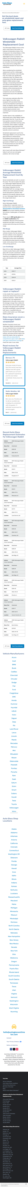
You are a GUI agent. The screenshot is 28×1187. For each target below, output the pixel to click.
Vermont (14, 997)
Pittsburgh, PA (7, 1158)
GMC (14, 697)
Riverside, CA (6, 1161)
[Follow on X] (14, 1049)
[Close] (25, 1184)
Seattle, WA (6, 1174)
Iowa (14, 872)
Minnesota (14, 911)
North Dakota (14, 929)
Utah (14, 990)
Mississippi (14, 919)
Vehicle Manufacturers (9, 1085)
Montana (14, 922)
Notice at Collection (12, 1045)
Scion (14, 786)
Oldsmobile (14, 761)
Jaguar (14, 718)
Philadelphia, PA (7, 1156)
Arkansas (14, 836)
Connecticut (14, 851)
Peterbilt (14, 765)
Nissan (14, 758)
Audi (14, 661)
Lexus (14, 733)
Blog (4, 1088)
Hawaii (14, 868)
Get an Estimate (7, 1081)
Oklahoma (14, 958)
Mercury (14, 747)
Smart (14, 790)
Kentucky (14, 890)
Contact (9, 1038)
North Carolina (14, 926)
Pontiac (14, 768)
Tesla (14, 801)
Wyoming (14, 1012)
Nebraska (14, 933)
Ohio (14, 954)
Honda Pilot (6, 1111)
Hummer (14, 704)
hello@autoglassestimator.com (14, 1033)
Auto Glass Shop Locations (10, 1083)
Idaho (14, 876)
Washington (14, 1001)
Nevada (14, 947)
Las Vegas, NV (7, 1149)
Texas (14, 987)
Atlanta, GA (6, 1129)
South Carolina (14, 976)
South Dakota (14, 979)
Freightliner (14, 693)
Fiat (14, 686)
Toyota (14, 804)
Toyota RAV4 (6, 1122)
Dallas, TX (5, 1140)
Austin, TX (6, 1131)
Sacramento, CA (7, 1163)
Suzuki (14, 797)
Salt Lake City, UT (7, 1165)
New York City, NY (8, 1153)
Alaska (14, 829)
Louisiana (14, 893)
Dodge (14, 682)
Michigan (14, 908)
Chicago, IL (6, 1135)
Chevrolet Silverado (8, 1099)
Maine (14, 904)
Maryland (14, 901)
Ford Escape (6, 1101)
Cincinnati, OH (7, 1136)
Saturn (14, 783)
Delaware (14, 858)
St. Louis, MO (6, 1176)
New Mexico (14, 944)
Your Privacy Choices (13, 1041)
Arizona (14, 840)
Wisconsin (14, 1004)
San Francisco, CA (8, 1170)
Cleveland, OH (7, 1138)
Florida (14, 861)
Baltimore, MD (7, 1133)
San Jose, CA (6, 1172)
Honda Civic (6, 1106)
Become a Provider (8, 1087)
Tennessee (14, 983)
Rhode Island (14, 972)
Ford (14, 690)
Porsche (14, 772)
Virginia (14, 994)
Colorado (14, 847)
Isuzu (14, 715)
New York (14, 951)
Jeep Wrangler (7, 1115)
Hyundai (14, 708)
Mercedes (14, 743)
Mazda (14, 740)
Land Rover (14, 729)
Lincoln (14, 736)
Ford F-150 (6, 1103)
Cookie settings (4, 1185)
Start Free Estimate (17, 28)
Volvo (14, 811)
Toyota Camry (6, 1119)
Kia (14, 725)
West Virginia (14, 1008)
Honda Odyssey (7, 1110)
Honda (14, 700)
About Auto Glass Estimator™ (11, 1090)
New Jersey (14, 940)
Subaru (14, 793)
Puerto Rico (14, 969)
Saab (14, 779)
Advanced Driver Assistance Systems (14, 208)
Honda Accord (7, 1104)
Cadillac (14, 672)
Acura (14, 657)
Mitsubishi (14, 754)
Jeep (14, 722)
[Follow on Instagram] (17, 1049)
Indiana (14, 883)
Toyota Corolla (7, 1120)
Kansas (14, 886)
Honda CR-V (6, 1108)
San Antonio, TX (7, 1167)
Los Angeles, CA (7, 1151)
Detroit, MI (6, 1144)
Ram (14, 776)
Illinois (14, 879)
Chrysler (14, 679)
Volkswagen (14, 808)
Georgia (14, 865)
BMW (14, 665)
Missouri (14, 915)
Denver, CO (6, 1142)
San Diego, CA (7, 1169)
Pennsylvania (14, 965)
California (14, 843)
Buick (14, 668)
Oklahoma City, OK (8, 1154)
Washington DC (14, 854)
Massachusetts (14, 897)
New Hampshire (14, 936)
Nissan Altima (6, 1117)
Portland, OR (6, 1160)
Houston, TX (6, 1145)
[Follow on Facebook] (11, 1049)
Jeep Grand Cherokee (9, 1113)
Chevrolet (14, 675)
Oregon (14, 961)
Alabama (14, 833)
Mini (14, 750)
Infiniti (14, 711)
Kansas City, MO (7, 1147)
